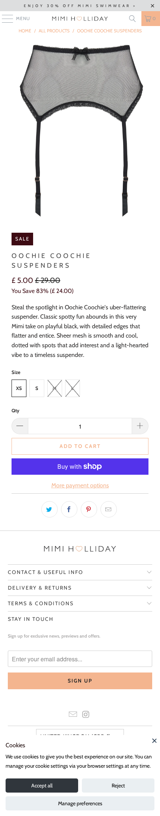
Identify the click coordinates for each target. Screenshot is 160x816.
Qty (15, 410)
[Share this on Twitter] (49, 509)
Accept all (41, 785)
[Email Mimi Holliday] (73, 715)
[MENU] (3, 18)
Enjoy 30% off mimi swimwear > (80, 5)
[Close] (154, 740)
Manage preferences (80, 803)
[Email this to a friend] (108, 509)
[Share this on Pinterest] (89, 509)
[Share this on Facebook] (69, 509)
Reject (118, 785)
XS (19, 388)
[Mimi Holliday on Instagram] (86, 715)
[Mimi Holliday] (80, 18)
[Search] (132, 18)
